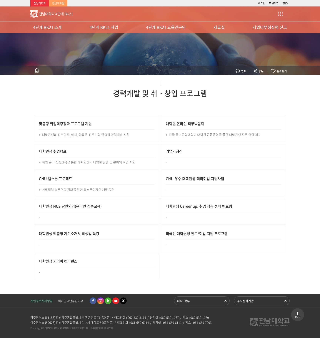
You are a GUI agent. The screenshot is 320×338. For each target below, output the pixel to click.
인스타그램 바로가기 (100, 300)
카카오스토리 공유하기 (233, 82)
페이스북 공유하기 (222, 82)
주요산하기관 (245, 301)
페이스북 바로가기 (93, 300)
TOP (297, 317)
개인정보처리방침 (41, 301)
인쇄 (243, 71)
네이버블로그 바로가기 (108, 300)
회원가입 (274, 3)
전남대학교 (40, 3)
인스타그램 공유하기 (250, 82)
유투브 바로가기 (115, 300)
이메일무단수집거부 (70, 301)
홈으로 (36, 70)
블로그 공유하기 (244, 82)
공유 (261, 71)
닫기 (263, 79)
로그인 (261, 3)
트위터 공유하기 (228, 82)
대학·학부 (183, 301)
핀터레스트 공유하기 (239, 82)
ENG (285, 3)
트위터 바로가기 (123, 300)
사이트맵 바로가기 (280, 13)
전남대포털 (58, 3)
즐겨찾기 (281, 71)
